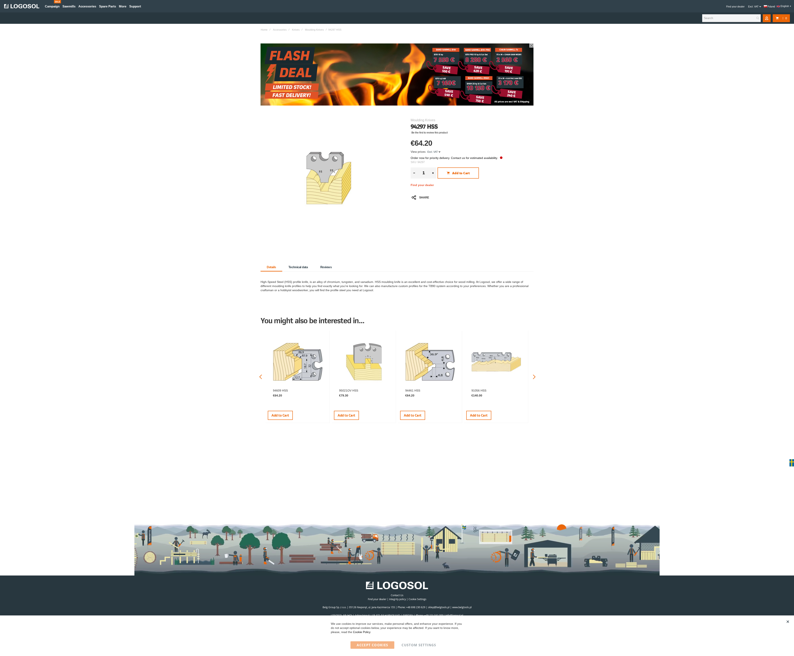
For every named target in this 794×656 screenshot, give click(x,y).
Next (534, 377)
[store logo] (21, 6)
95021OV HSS (348, 390)
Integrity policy (397, 599)
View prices (418, 151)
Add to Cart (280, 415)
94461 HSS (412, 390)
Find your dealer (735, 6)
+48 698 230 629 (415, 607)
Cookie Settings (417, 599)
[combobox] (731, 18)
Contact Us (397, 595)
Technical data (298, 267)
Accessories (280, 29)
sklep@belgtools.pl (439, 607)
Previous (260, 377)
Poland (771, 6)
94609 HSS (280, 390)
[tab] (271, 267)
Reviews (326, 267)
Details (271, 267)
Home (264, 29)
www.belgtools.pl (462, 607)
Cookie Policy (362, 632)
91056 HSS (478, 390)
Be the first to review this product (429, 132)
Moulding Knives (314, 29)
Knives (296, 29)
